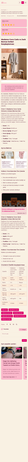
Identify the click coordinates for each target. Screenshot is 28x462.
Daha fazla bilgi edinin (9, 377)
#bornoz (4, 309)
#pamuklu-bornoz (7, 316)
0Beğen (23, 329)
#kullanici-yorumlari (20, 316)
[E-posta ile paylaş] (13, 324)
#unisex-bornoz (18, 313)
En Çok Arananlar (22, 15)
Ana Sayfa (3, 10)
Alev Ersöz (3, 15)
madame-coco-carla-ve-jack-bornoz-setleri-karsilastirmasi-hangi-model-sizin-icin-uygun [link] (12, 12)
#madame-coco (14, 309)
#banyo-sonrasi (6, 319)
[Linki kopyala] (16, 324)
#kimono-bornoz (6, 313)
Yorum (24, 340)
